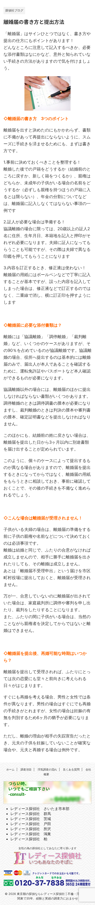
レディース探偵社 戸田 (30, 823)
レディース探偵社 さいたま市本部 (39, 808)
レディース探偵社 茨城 (30, 818)
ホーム (10, 769)
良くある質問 (71, 769)
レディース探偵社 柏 (28, 839)
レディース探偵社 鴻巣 (30, 834)
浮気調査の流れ (47, 769)
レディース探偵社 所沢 (30, 829)
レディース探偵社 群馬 (30, 813)
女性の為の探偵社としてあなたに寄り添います (47, 848)
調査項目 (26, 769)
